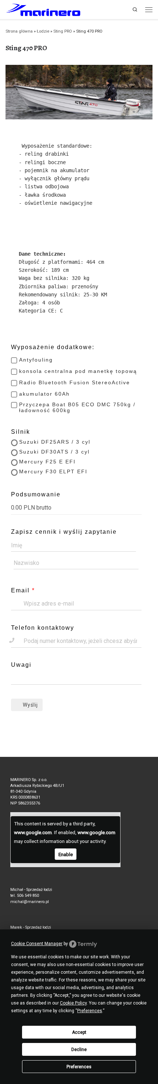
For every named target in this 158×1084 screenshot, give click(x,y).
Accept (79, 1032)
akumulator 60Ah (44, 394)
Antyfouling (36, 360)
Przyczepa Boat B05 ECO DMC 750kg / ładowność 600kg (77, 407)
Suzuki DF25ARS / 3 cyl (54, 442)
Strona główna (19, 31)
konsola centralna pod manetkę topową (78, 371)
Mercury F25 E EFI (47, 462)
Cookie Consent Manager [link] (36, 943)
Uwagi (21, 665)
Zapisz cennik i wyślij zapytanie (64, 532)
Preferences (79, 1066)
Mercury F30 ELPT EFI (53, 471)
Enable (65, 854)
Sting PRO (62, 31)
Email (20, 590)
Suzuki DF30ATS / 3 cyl (54, 452)
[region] (79, 92)
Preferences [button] (89, 1010)
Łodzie (43, 31)
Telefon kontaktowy (42, 628)
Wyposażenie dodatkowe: (52, 347)
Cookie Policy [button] (73, 1003)
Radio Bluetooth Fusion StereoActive (74, 382)
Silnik (20, 432)
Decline (79, 1049)
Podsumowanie (36, 494)
